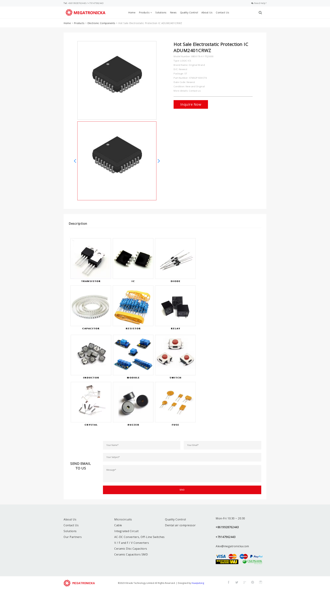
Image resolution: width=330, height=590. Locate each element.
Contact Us (222, 12)
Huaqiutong (198, 583)
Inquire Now (190, 104)
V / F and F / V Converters (131, 543)
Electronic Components (101, 23)
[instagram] (260, 582)
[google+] (244, 582)
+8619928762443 (77, 3)
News (173, 12)
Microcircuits (123, 519)
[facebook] (228, 582)
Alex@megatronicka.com (232, 546)
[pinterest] (252, 582)
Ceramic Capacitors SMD (131, 554)
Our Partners (73, 537)
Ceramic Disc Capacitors (130, 548)
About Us (206, 12)
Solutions (161, 12)
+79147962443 (95, 3)
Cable (118, 525)
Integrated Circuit (126, 531)
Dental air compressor (180, 525)
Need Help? (260, 3)
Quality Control (189, 12)
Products (144, 12)
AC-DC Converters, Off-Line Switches (139, 537)
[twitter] (236, 582)
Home (131, 12)
